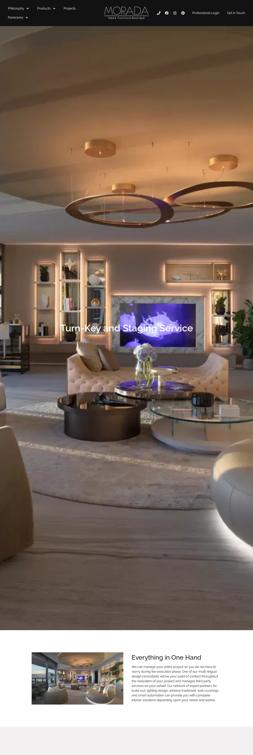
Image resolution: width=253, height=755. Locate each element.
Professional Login (205, 13)
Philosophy (16, 8)
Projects (70, 8)
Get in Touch (236, 13)
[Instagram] (174, 12)
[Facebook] (166, 12)
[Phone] (158, 12)
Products (44, 8)
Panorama (15, 17)
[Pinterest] (182, 12)
